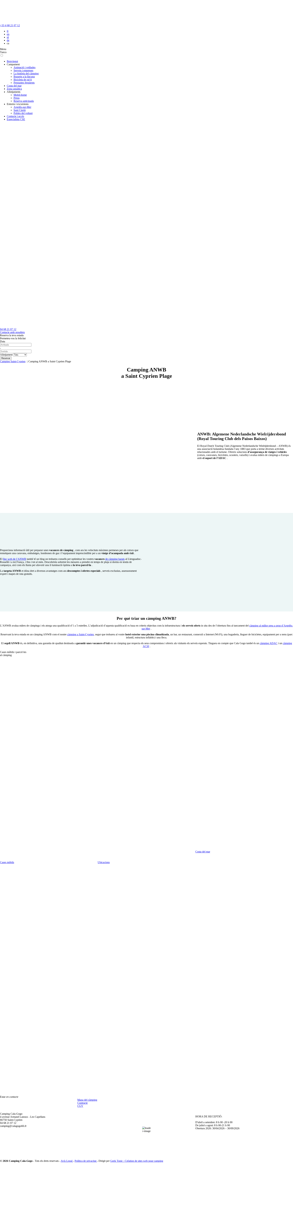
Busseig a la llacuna (24, 76)
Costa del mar (14, 85)
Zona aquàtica (14, 88)
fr (7, 31)
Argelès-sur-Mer (22, 107)
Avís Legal (67, 1160)
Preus (16, 97)
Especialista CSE (16, 119)
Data (2, 341)
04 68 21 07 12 (8, 329)
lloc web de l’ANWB (14, 559)
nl (8, 37)
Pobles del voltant (23, 113)
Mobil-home (20, 94)
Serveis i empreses (23, 70)
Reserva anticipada (24, 101)
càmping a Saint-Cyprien (80, 634)
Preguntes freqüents (24, 82)
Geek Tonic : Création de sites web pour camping (136, 1160)
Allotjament (6, 354)
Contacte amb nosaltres (12, 332)
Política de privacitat (86, 1160)
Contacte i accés (15, 116)
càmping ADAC (268, 643)
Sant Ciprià (20, 110)
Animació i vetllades (24, 67)
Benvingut (12, 61)
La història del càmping (26, 73)
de (8, 40)
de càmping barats (115, 559)
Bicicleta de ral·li (23, 79)
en (8, 34)
